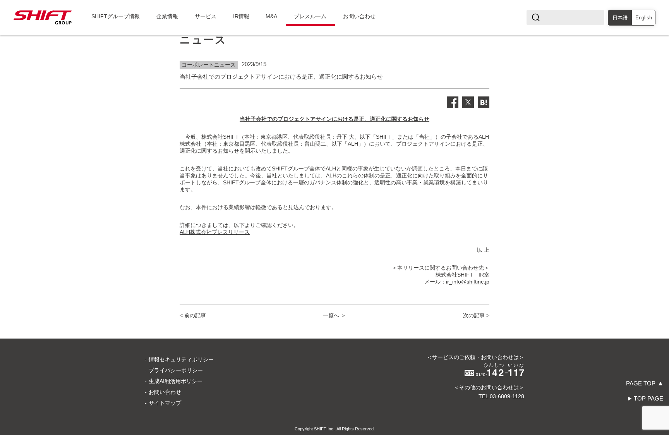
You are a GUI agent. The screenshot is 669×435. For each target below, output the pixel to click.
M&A (271, 16)
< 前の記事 (193, 315)
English (643, 18)
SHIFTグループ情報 (115, 16)
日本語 (620, 18)
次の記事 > (476, 315)
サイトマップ (165, 403)
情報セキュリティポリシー (181, 359)
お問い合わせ (359, 16)
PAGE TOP (640, 383)
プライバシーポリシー (176, 370)
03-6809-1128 (507, 396)
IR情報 (241, 16)
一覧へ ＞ (334, 315)
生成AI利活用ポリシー (175, 381)
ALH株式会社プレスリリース (215, 232)
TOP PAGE (648, 398)
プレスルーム (310, 16)
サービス (205, 16)
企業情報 (167, 16)
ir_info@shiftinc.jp (467, 282)
